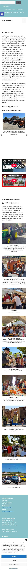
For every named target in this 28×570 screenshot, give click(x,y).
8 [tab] (19, 156)
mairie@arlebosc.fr (8, 511)
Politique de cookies (13, 568)
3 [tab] (8, 156)
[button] (2, 14)
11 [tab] (13, 158)
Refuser (14, 560)
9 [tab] (22, 156)
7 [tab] (17, 156)
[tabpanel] (14, 124)
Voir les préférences (14, 564)
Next (27, 135)
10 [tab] (24, 156)
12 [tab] (15, 158)
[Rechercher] (18, 2)
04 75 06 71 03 (6, 507)
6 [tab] (15, 156)
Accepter (14, 556)
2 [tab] (6, 156)
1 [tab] (4, 156)
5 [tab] (13, 156)
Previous (1, 135)
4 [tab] (10, 156)
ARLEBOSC (7, 20)
